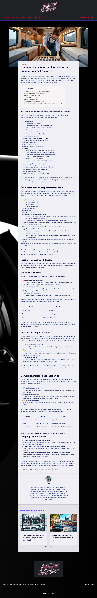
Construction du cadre (31, 97)
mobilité (55, 469)
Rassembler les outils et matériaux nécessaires (37, 91)
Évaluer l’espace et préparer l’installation (35, 93)
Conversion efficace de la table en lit (34, 101)
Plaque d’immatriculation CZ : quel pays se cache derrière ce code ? (63, 538)
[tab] (45, 546)
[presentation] (33, 523)
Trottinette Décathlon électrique (11, 584)
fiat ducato (33, 469)
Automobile (6, 17)
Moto (30, 17)
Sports (35, 17)
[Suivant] (74, 529)
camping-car (25, 469)
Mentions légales (90, 584)
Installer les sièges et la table (32, 99)
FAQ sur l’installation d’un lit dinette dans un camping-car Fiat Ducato (43, 103)
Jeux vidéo (15, 17)
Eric (48, 484)
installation (41, 469)
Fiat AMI (24, 584)
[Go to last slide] (22, 529)
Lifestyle (23, 17)
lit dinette (48, 469)
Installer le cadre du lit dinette (32, 95)
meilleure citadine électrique (36, 584)
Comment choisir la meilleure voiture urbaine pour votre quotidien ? (33, 538)
